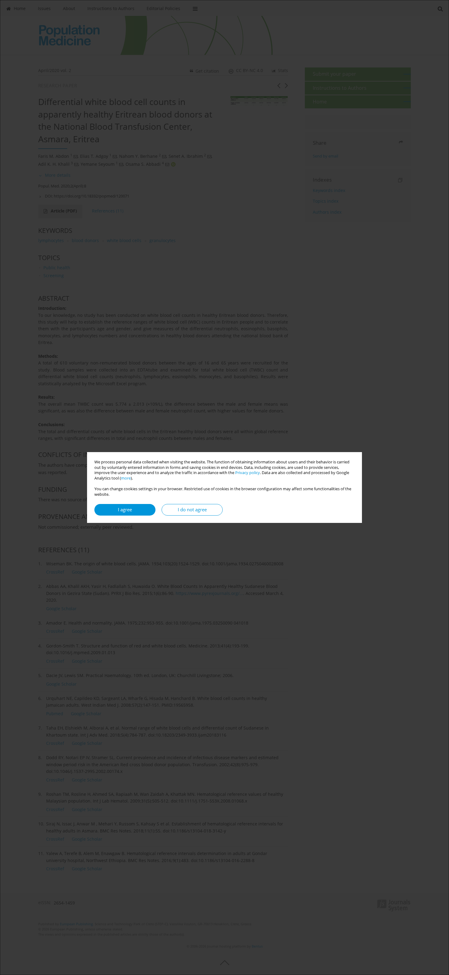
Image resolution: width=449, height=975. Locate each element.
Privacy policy (247, 472)
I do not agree (192, 509)
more (126, 478)
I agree (125, 509)
